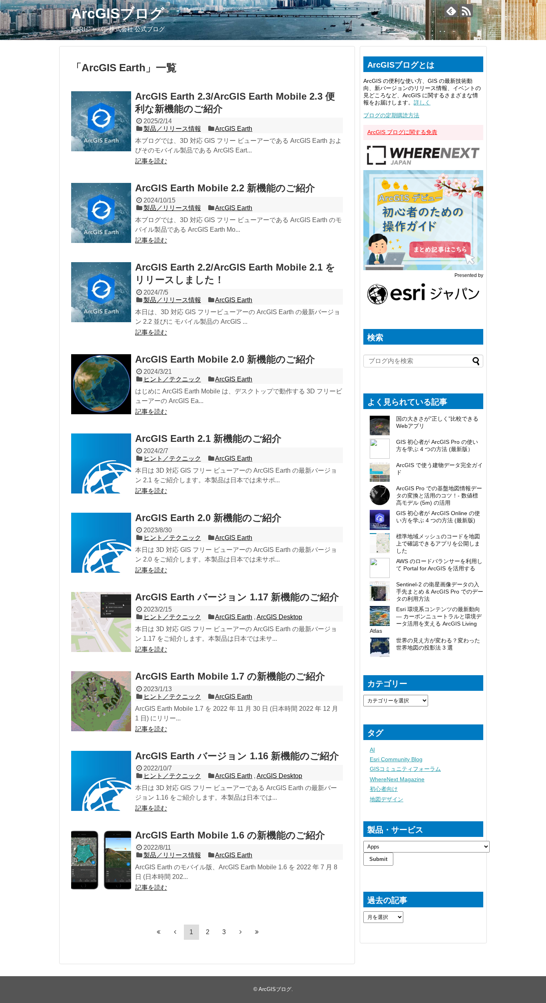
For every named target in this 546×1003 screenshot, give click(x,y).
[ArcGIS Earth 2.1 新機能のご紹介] (101, 463)
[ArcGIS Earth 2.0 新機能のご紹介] (101, 543)
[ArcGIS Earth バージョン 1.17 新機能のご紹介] (101, 622)
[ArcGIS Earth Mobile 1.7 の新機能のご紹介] (101, 701)
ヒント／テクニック (172, 379)
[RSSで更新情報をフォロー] (466, 10)
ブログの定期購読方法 (391, 115)
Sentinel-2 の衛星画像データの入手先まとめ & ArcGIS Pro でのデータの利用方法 (439, 591)
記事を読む (151, 161)
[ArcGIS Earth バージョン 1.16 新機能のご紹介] (101, 781)
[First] (158, 931)
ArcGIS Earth (233, 128)
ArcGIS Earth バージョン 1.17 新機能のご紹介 (237, 597)
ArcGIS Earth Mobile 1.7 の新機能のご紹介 (230, 676)
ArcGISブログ (117, 13)
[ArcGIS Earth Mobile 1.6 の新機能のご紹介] (101, 860)
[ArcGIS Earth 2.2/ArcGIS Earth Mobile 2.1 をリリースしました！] (101, 292)
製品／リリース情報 (172, 128)
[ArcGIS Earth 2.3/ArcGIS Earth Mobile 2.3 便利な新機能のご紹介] (101, 121)
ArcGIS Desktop (279, 617)
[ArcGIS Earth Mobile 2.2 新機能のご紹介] (101, 213)
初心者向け (384, 789)
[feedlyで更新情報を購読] (451, 10)
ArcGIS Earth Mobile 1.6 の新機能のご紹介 (230, 835)
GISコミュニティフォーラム (405, 769)
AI (372, 749)
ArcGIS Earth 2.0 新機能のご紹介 (208, 517)
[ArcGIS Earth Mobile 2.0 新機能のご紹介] (101, 384)
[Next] (240, 931)
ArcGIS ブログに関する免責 (402, 132)
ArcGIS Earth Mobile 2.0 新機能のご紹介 (225, 359)
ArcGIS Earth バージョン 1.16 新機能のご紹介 (237, 755)
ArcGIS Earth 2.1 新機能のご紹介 (208, 438)
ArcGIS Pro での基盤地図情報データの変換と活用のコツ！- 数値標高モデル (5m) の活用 (439, 495)
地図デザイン (386, 799)
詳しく (422, 102)
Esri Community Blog (396, 759)
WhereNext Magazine (397, 779)
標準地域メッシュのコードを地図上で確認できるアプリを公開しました (438, 543)
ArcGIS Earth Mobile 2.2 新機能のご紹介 (225, 188)
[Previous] (175, 931)
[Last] (257, 931)
